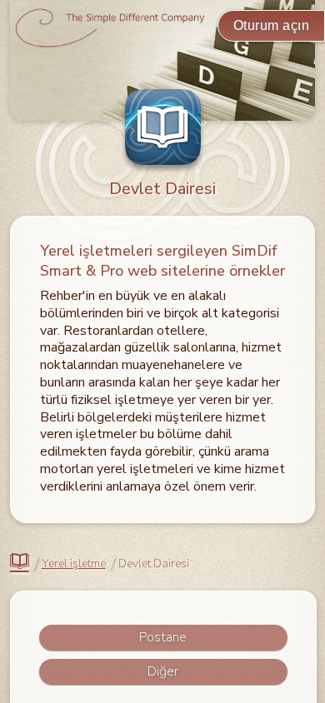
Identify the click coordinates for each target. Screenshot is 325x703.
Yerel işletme (74, 563)
